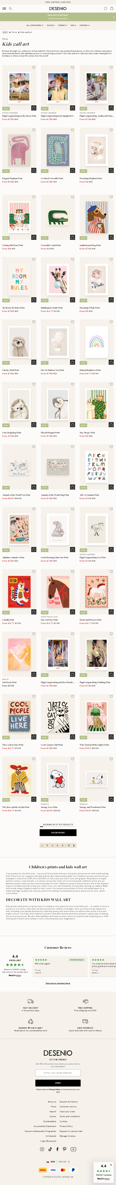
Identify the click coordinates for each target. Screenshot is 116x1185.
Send (58, 1083)
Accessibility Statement (45, 1126)
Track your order (67, 1111)
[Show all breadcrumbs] (5, 32)
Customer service (68, 1106)
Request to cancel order (71, 1131)
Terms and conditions (70, 1116)
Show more (58, 832)
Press (53, 1106)
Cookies (63, 1121)
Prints (14, 32)
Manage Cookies (68, 1136)
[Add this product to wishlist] (33, 67)
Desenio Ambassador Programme (40, 1131)
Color (50, 25)
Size (72, 25)
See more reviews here (58, 983)
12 (69, 845)
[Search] (10, 8)
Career (53, 1116)
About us (52, 1102)
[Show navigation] (4, 8)
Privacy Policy (54, 1089)
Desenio (66, 1177)
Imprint (53, 1111)
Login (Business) (48, 1141)
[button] (104, 1172)
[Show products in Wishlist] (105, 8)
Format (61, 25)
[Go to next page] (74, 845)
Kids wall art (26, 32)
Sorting (84, 25)
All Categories (34, 25)
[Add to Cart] (33, 107)
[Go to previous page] (42, 845)
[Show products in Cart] (112, 8)
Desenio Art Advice (69, 1102)
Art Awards (51, 1136)
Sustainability (49, 1121)
